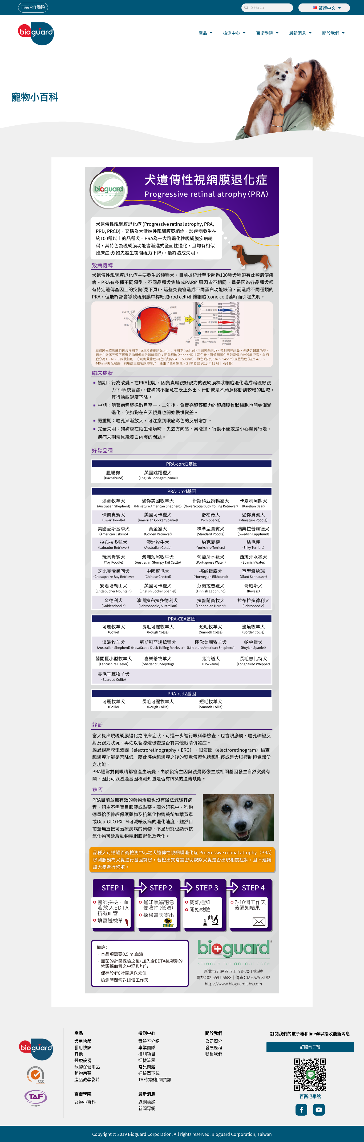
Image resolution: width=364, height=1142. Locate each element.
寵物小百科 (85, 1102)
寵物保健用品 (87, 1066)
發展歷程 (213, 1047)
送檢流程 (146, 1060)
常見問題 (146, 1066)
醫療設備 (82, 1060)
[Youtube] (319, 1110)
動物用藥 (82, 1073)
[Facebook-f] (301, 1110)
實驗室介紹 (149, 1041)
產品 (203, 33)
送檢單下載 (149, 1073)
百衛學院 (264, 33)
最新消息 (297, 33)
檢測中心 (231, 33)
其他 (78, 1054)
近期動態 (146, 1102)
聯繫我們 (213, 1054)
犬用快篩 (82, 1041)
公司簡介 (213, 1041)
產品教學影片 (87, 1079)
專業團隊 (146, 1047)
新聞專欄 (146, 1108)
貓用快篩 (82, 1047)
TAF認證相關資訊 (154, 1079)
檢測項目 (146, 1054)
